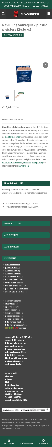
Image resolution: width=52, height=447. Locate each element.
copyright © (11, 373)
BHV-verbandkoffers (14, 322)
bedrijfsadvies (12, 385)
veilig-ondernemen (14, 388)
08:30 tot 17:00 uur (13, 394)
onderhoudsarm (13, 273)
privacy (8, 379)
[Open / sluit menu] (49, 14)
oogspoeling (37, 162)
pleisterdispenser (13, 136)
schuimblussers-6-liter (16, 352)
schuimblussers (12, 264)
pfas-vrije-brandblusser (16, 288)
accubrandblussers (14, 276)
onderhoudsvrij (12, 270)
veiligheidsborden (14, 313)
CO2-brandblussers (14, 282)
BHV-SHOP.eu (31, 419)
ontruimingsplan (13, 300)
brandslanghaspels (14, 279)
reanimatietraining (14, 346)
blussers (27, 162)
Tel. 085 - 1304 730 (13, 397)
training (22, 328)
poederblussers (12, 267)
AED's (4, 162)
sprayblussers (12, 306)
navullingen (23, 165)
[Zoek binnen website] (3, 14)
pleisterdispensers (14, 316)
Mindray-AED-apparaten (16, 358)
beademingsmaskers (15, 349)
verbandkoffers (15, 162)
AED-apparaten (12, 310)
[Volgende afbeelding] (45, 65)
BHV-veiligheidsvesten (16, 325)
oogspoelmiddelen (14, 319)
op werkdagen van (14, 391)
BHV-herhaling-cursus (15, 343)
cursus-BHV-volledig (14, 340)
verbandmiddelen (13, 364)
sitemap (9, 376)
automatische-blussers (16, 291)
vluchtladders (11, 303)
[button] (7, 95)
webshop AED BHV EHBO (16, 400)
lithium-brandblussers (16, 285)
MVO (7, 382)
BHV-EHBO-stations (14, 355)
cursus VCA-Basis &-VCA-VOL (18, 337)
